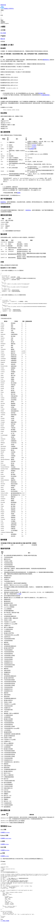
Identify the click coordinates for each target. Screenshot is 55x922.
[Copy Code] (1, 297)
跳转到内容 (3, 4)
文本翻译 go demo (5, 856)
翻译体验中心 (46, 59)
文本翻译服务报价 (45, 95)
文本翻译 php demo (5, 850)
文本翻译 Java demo (5, 832)
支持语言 (34, 145)
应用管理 (32, 148)
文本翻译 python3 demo (6, 838)
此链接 (18, 192)
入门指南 (19, 593)
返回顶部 (3, 22)
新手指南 (40, 93)
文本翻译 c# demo (5, 844)
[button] (27, 26)
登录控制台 (3, 202)
